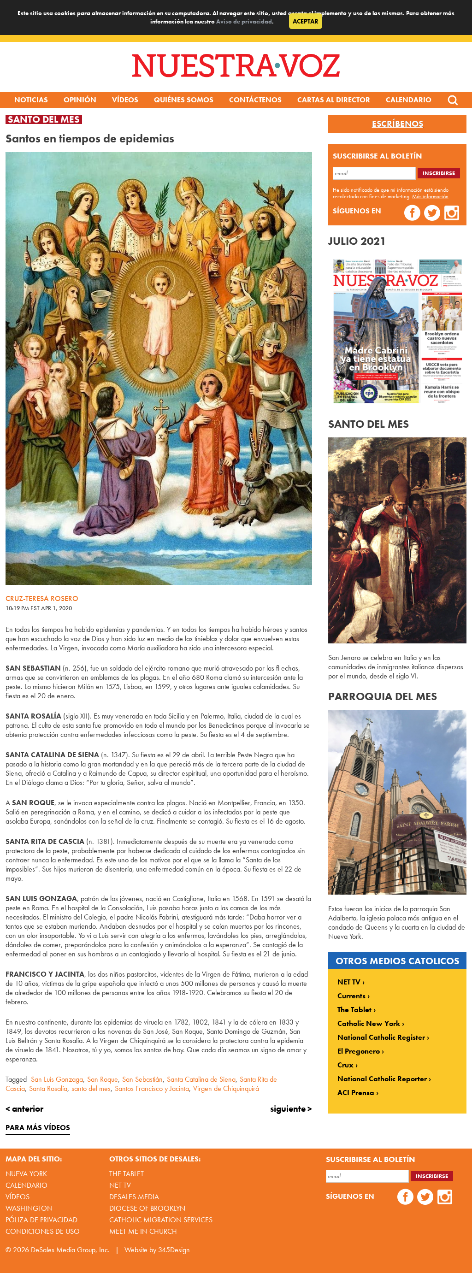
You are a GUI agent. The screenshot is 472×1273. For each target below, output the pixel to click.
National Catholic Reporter (382, 1079)
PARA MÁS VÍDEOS (38, 1127)
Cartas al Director (333, 100)
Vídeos (125, 100)
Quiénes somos (183, 100)
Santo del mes (44, 119)
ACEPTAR (306, 21)
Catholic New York (368, 1023)
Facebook (412, 214)
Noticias (31, 100)
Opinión (80, 100)
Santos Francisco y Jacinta (152, 1088)
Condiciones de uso (43, 1231)
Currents (351, 996)
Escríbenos (397, 124)
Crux (345, 1065)
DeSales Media (134, 1197)
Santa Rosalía (48, 1088)
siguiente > (291, 1108)
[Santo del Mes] (397, 641)
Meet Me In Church (143, 1231)
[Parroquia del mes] (397, 892)
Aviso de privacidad (244, 21)
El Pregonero (358, 1051)
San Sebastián (142, 1079)
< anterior (24, 1108)
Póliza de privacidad (41, 1220)
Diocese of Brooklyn (147, 1208)
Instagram (452, 214)
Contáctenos (255, 100)
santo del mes (91, 1088)
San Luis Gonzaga (57, 1079)
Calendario (408, 100)
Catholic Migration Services (160, 1220)
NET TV (348, 982)
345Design (174, 1250)
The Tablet (354, 1009)
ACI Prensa (355, 1092)
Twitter (432, 214)
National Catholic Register (381, 1037)
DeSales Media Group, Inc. (70, 1250)
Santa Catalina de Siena (201, 1079)
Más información (430, 196)
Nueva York (26, 1174)
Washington (29, 1208)
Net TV (120, 1185)
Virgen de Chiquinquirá (226, 1088)
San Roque (102, 1079)
